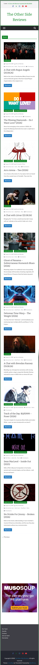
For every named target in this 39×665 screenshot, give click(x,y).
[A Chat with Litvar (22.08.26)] (19, 196)
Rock (16, 66)
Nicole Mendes (19, 63)
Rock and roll (21, 66)
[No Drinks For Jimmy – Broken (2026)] (19, 492)
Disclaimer (5, 638)
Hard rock (28, 407)
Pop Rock (23, 508)
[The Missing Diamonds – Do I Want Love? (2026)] (19, 101)
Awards (4, 631)
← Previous (6, 537)
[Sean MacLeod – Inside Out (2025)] (19, 442)
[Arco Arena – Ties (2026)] (19, 151)
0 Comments (30, 66)
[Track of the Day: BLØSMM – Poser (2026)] (19, 394)
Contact (4, 633)
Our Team (5, 629)
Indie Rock (8, 116)
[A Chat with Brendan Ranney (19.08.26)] (19, 344)
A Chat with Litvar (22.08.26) (18, 215)
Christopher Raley (20, 164)
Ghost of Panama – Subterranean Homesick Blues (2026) (19, 263)
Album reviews (8, 161)
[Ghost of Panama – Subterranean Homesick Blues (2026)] (19, 241)
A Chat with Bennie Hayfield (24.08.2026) (20, 3)
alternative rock (9, 66)
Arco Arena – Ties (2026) (16, 170)
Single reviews (8, 110)
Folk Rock (7, 458)
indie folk (13, 458)
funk (16, 166)
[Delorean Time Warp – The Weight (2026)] (19, 294)
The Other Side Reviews (20, 110)
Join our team (6, 635)
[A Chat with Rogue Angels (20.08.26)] (19, 50)
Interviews (7, 60)
